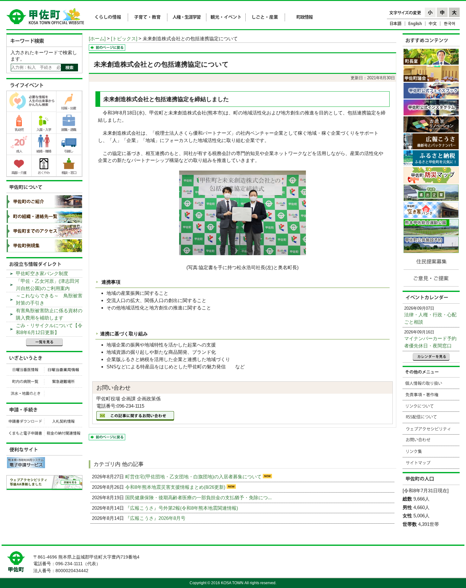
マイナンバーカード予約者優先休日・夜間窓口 (430, 342)
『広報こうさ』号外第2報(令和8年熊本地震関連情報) (182, 508)
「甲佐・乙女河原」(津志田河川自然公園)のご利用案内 (47, 284)
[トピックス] (124, 38)
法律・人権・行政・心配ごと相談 (430, 318)
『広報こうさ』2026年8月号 (156, 518)
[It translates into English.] (415, 24)
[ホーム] (97, 38)
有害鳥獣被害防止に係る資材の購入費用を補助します (49, 314)
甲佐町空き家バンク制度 (42, 273)
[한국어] (450, 24)
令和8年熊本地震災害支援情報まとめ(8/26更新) (176, 487)
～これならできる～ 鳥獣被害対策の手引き (49, 299)
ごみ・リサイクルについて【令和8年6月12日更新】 (49, 329)
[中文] (432, 24)
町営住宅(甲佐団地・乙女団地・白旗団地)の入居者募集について (194, 476)
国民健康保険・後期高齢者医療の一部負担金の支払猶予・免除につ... (199, 497)
